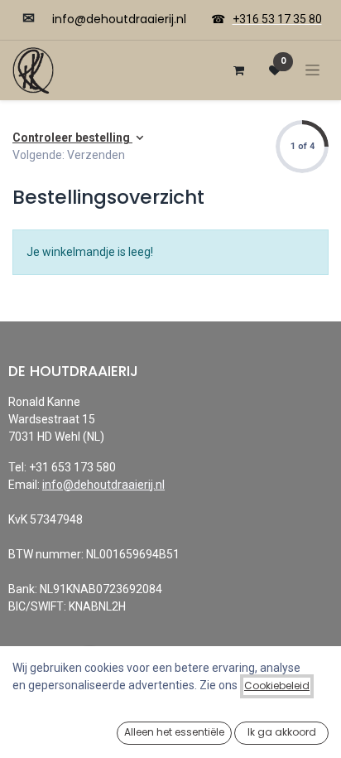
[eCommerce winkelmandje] (238, 70)
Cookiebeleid (277, 685)
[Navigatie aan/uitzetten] (312, 70)
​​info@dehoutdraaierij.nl (119, 19)
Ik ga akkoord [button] (281, 732)
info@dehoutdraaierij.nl (103, 484)
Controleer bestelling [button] (72, 137)
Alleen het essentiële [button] (174, 732)
